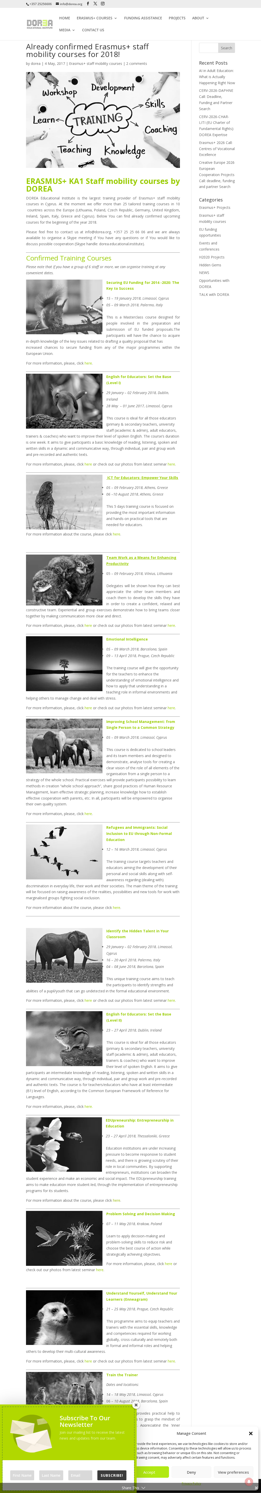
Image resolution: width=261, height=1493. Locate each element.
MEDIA (64, 30)
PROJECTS (177, 18)
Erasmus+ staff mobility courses (95, 63)
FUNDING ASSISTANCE (143, 18)
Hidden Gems (210, 265)
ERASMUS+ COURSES (94, 18)
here (88, 363)
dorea (36, 63)
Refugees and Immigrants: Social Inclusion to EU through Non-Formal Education (139, 833)
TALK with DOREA (214, 294)
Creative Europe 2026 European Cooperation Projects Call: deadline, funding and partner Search (217, 174)
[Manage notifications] (249, 1482)
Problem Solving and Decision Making (140, 1213)
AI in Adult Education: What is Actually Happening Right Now (217, 76)
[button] (250, 1433)
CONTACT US (93, 30)
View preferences (233, 1472)
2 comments (136, 63)
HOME (64, 18)
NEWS (204, 272)
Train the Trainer (122, 1374)
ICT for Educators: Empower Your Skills (142, 477)
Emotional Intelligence (127, 639)
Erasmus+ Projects (214, 207)
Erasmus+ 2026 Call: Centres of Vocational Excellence (217, 148)
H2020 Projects (212, 257)
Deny (191, 1472)
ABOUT (198, 18)
